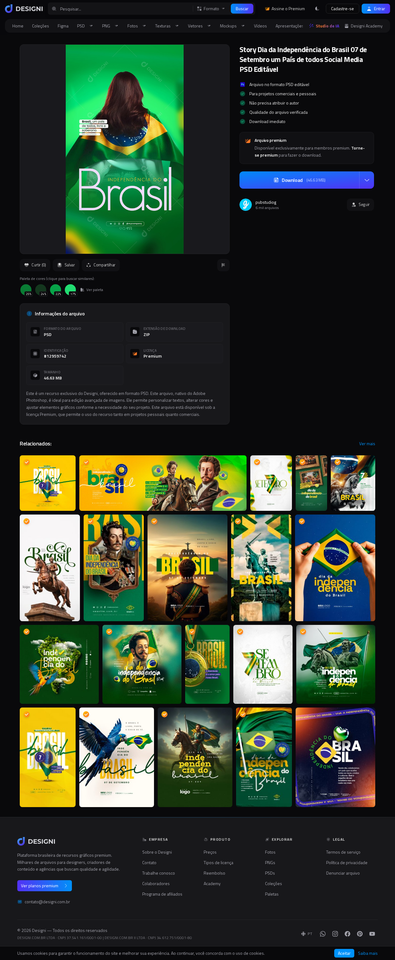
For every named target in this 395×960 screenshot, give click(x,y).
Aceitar (344, 953)
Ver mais (367, 444)
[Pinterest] (359, 933)
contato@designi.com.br (47, 902)
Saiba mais (368, 953)
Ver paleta (94, 289)
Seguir (364, 204)
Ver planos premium (39, 885)
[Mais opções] (366, 180)
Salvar (69, 265)
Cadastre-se (342, 8)
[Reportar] (223, 265)
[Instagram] (335, 933)
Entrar (379, 8)
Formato (211, 9)
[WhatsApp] (322, 933)
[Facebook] (347, 933)
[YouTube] (372, 933)
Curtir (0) (38, 265)
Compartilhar (104, 265)
